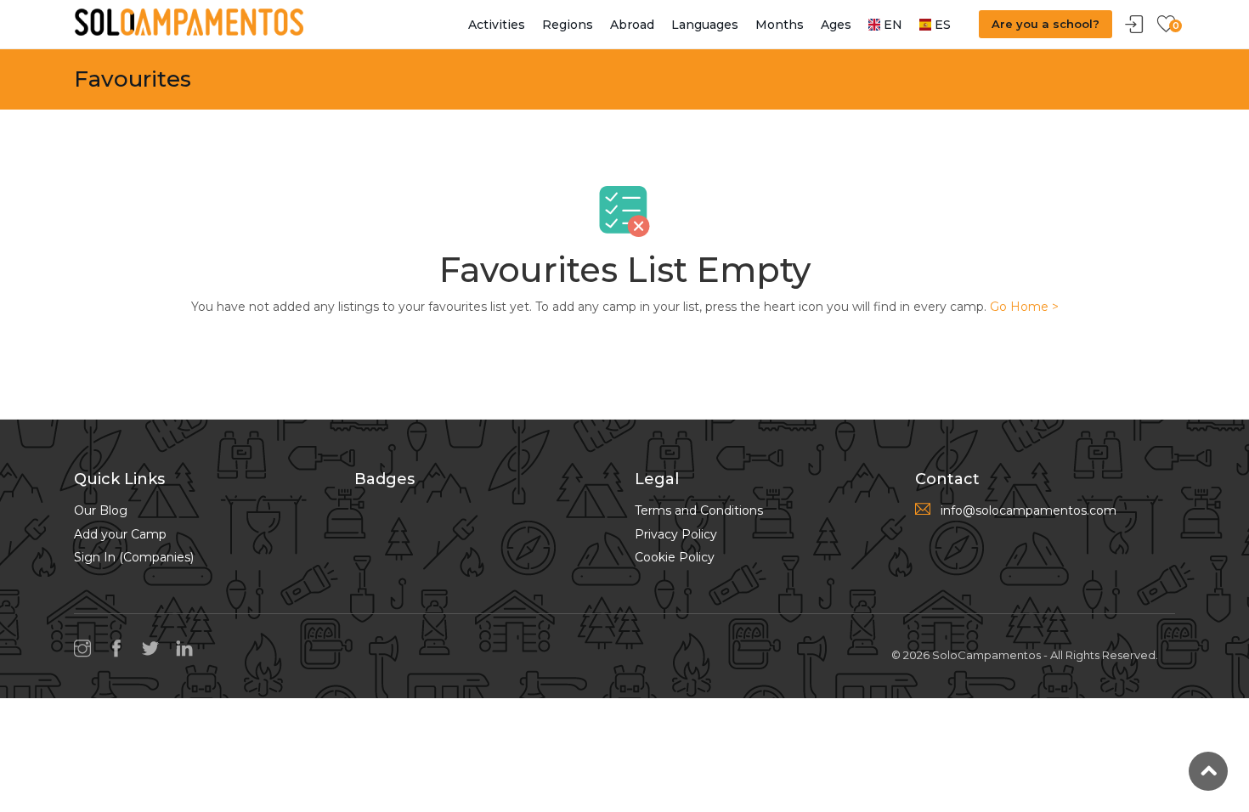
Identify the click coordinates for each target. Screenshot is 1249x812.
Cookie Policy (675, 557)
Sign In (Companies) (134, 557)
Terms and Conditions (699, 510)
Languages (704, 24)
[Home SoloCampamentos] (188, 21)
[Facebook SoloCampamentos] (120, 648)
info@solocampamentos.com (1028, 510)
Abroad (632, 24)
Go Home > (1024, 306)
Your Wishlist (1165, 25)
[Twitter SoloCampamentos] (154, 648)
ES (941, 24)
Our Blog (100, 510)
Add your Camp (120, 534)
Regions (567, 24)
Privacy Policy (676, 534)
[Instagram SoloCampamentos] (86, 648)
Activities (496, 24)
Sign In (1134, 25)
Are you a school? (1045, 24)
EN (891, 24)
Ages (836, 24)
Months (779, 24)
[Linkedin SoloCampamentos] (188, 648)
